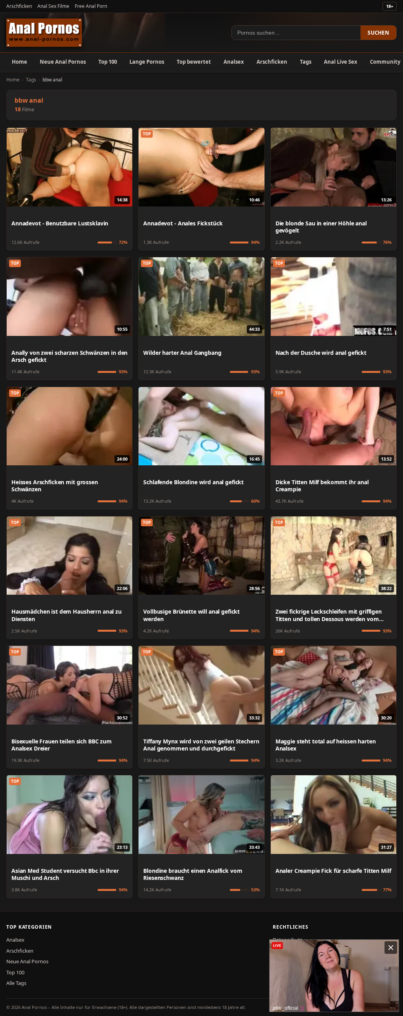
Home (19, 61)
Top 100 (107, 61)
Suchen (378, 32)
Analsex (234, 61)
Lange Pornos (146, 61)
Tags (305, 61)
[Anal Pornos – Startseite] (44, 32)
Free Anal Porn (91, 6)
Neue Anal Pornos (63, 61)
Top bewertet (194, 61)
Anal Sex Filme (53, 6)
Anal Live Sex (340, 61)
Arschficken (19, 6)
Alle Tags (16, 982)
